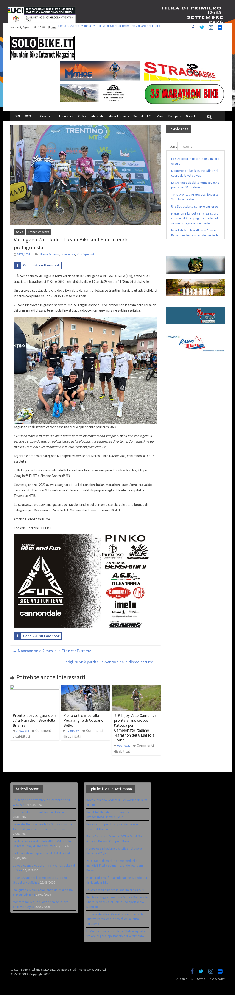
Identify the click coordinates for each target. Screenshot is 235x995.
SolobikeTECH (142, 116)
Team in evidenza (38, 231)
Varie (160, 116)
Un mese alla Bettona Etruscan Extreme (40, 812)
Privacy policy (217, 979)
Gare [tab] (173, 146)
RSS (192, 979)
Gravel (190, 116)
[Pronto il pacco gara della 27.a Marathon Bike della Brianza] (34, 687)
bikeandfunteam (49, 254)
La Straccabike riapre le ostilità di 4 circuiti (42, 853)
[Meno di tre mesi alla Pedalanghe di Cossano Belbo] (85, 687)
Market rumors (119, 116)
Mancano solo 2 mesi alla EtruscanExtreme (52, 650)
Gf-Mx (82, 116)
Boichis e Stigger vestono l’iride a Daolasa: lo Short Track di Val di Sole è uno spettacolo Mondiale (117, 902)
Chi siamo (181, 979)
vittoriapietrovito (86, 254)
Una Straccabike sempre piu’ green (195, 206)
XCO (28, 116)
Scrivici (201, 979)
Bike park (174, 116)
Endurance (66, 116)
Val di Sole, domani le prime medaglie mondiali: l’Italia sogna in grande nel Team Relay (114, 865)
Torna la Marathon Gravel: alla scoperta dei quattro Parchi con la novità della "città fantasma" (115, 919)
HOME (17, 116)
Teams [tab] (186, 146)
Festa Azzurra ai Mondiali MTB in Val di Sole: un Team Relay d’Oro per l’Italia (109, 27)
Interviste (97, 116)
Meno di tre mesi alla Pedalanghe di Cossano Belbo (83, 720)
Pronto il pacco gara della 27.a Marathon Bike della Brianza (34, 720)
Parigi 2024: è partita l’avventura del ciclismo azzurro (110, 662)
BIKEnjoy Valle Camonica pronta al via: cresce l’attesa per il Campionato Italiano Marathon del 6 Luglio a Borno (135, 728)
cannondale (68, 254)
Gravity (45, 116)
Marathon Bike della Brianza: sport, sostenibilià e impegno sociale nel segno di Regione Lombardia (195, 218)
